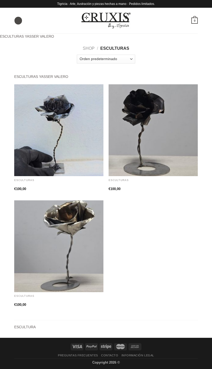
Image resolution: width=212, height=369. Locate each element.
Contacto (109, 355)
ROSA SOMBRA (29, 300)
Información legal (138, 355)
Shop (89, 48)
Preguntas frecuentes (78, 355)
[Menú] (18, 20)
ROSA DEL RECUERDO (36, 184)
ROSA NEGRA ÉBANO (129, 184)
